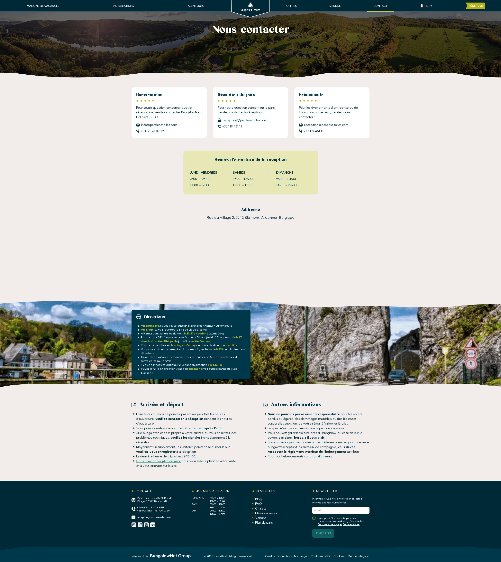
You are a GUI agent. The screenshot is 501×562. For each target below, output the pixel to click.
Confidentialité (351, 524)
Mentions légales (358, 556)
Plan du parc (264, 522)
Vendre (335, 6)
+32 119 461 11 (232, 126)
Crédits (270, 556)
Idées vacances (266, 513)
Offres (291, 6)
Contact (380, 6)
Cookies (338, 556)
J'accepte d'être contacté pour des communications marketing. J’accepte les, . (341, 521)
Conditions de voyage (330, 524)
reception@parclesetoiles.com (245, 120)
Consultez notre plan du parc (158, 461)
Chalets (260, 508)
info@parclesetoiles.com (159, 125)
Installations (123, 6)
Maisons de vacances (43, 6)
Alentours (196, 6)
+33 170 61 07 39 (152, 131)
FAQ (258, 504)
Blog (258, 499)
